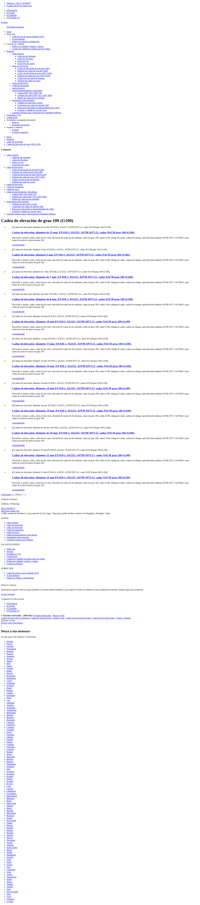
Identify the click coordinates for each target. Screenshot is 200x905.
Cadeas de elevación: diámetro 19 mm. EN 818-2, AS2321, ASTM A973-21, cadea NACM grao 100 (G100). (72, 410)
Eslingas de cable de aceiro (29, 81)
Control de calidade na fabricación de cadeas (31, 49)
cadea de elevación (20, 66)
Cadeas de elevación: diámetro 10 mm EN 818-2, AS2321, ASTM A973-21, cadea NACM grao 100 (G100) (71, 321)
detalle (22, 245)
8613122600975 (8, 508)
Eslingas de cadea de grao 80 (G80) (32, 71)
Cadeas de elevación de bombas (31, 78)
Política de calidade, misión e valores (28, 46)
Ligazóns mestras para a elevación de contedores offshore (36, 112)
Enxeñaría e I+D (14, 115)
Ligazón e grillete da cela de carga (32, 110)
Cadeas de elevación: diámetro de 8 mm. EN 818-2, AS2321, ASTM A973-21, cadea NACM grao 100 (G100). (72, 299)
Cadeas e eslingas (123, 618)
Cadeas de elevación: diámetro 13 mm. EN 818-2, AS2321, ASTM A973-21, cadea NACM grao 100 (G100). (72, 343)
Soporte (15, 130)
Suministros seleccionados (23, 100)
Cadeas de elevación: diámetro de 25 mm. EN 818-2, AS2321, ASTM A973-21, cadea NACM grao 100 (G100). (73, 232)
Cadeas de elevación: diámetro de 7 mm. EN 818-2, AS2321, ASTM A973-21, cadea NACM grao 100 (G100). (72, 277)
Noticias (15, 122)
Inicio (9, 32)
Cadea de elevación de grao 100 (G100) (34, 73)
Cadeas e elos (58, 618)
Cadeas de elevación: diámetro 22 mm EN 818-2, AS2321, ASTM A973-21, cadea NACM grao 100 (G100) (71, 455)
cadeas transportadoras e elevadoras (27, 90)
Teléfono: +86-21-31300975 (19, 3)
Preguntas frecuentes (21, 125)
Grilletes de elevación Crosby (30, 103)
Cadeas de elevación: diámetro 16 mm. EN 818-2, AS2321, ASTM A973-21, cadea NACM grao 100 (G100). (72, 366)
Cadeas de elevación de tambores (15, 618)
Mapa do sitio (58, 615)
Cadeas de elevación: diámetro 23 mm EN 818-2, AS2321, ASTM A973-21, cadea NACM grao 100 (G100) (71, 477)
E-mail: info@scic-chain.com (19, 6)
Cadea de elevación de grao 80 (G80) (33, 68)
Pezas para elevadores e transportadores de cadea (38, 108)
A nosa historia (18, 39)
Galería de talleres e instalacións (25, 41)
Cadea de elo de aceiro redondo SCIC (28, 36)
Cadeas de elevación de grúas (78, 618)
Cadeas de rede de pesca (41, 618)
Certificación (12, 117)
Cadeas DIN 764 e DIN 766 (29, 93)
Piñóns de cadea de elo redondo (31, 98)
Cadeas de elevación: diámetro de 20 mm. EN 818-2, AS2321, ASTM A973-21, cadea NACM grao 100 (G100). (73, 433)
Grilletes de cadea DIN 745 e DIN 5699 (34, 95)
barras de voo (23, 61)
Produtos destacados (42, 615)
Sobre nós (11, 549)
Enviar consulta (7, 594)
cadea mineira (18, 54)
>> (14, 494)
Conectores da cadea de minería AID (33, 105)
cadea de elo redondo (26, 56)
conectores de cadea (26, 63)
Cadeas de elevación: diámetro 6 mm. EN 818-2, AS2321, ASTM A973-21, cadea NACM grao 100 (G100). (71, 254)
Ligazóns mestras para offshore (20, 540)
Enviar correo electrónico (12, 623)
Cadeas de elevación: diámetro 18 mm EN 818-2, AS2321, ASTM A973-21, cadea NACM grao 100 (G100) (71, 388)
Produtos (10, 51)
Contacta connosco (20, 132)
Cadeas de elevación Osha (103, 618)
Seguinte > (8, 494)
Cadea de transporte (20, 86)
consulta (15, 245)
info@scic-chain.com (10, 511)
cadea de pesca (18, 88)
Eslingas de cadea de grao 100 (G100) (33, 76)
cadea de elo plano (25, 59)
